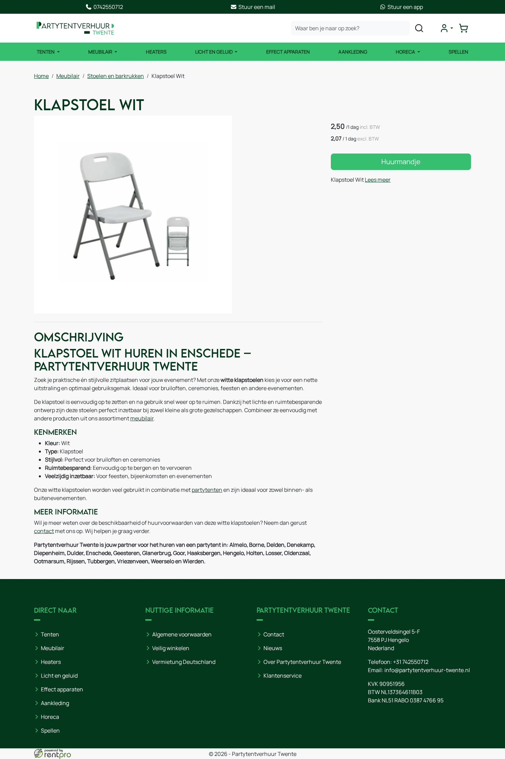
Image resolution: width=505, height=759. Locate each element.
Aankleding (352, 51)
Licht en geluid (59, 675)
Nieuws (272, 648)
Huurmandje (400, 161)
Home (41, 76)
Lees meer (378, 179)
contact (44, 531)
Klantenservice (282, 675)
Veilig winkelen (170, 648)
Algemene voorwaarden (182, 634)
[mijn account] (446, 28)
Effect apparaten (62, 689)
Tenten (46, 51)
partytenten (207, 490)
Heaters (156, 51)
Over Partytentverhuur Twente (302, 662)
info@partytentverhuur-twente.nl (427, 670)
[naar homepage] (75, 28)
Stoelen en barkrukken (115, 76)
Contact (273, 634)
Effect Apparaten (288, 51)
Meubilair (100, 51)
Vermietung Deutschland (183, 662)
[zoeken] (419, 28)
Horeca (406, 51)
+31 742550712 (410, 662)
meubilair (142, 418)
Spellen (458, 51)
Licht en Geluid (214, 51)
